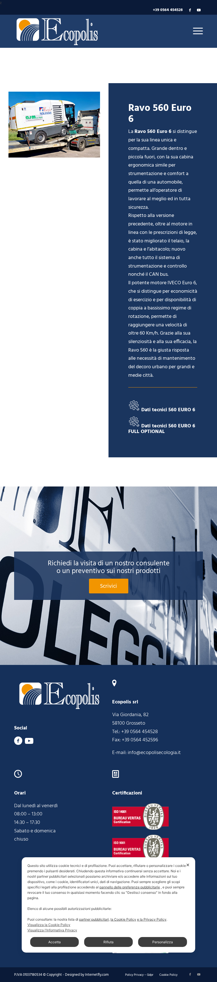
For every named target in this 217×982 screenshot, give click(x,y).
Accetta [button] (54, 942)
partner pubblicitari (94, 919)
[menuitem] (139, 975)
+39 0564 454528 (168, 10)
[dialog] (108, 905)
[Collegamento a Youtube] (198, 10)
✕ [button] (188, 865)
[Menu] (196, 31)
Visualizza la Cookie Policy (48, 925)
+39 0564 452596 (140, 740)
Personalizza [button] (162, 942)
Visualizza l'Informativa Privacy (52, 930)
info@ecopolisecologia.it (154, 753)
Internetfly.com (97, 975)
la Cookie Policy (123, 919)
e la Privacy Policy (151, 919)
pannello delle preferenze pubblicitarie (129, 887)
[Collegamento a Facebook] (190, 10)
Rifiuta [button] (108, 942)
